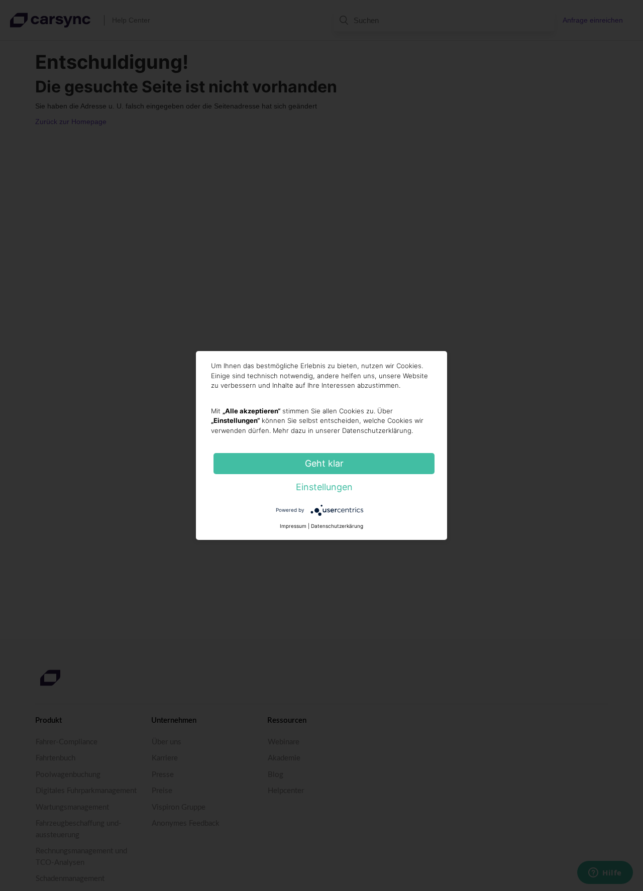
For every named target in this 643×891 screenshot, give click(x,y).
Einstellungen (324, 487)
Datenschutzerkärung (337, 526)
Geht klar (324, 463)
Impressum (293, 526)
